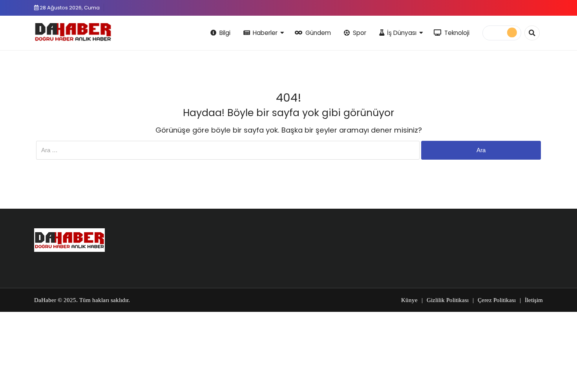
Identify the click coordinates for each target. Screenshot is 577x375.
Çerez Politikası (497, 300)
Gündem (318, 33)
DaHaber (45, 300)
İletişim (534, 300)
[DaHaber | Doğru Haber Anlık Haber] (73, 32)
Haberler (265, 33)
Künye (409, 300)
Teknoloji (456, 33)
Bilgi (224, 33)
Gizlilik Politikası (448, 300)
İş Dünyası (401, 33)
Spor (359, 33)
